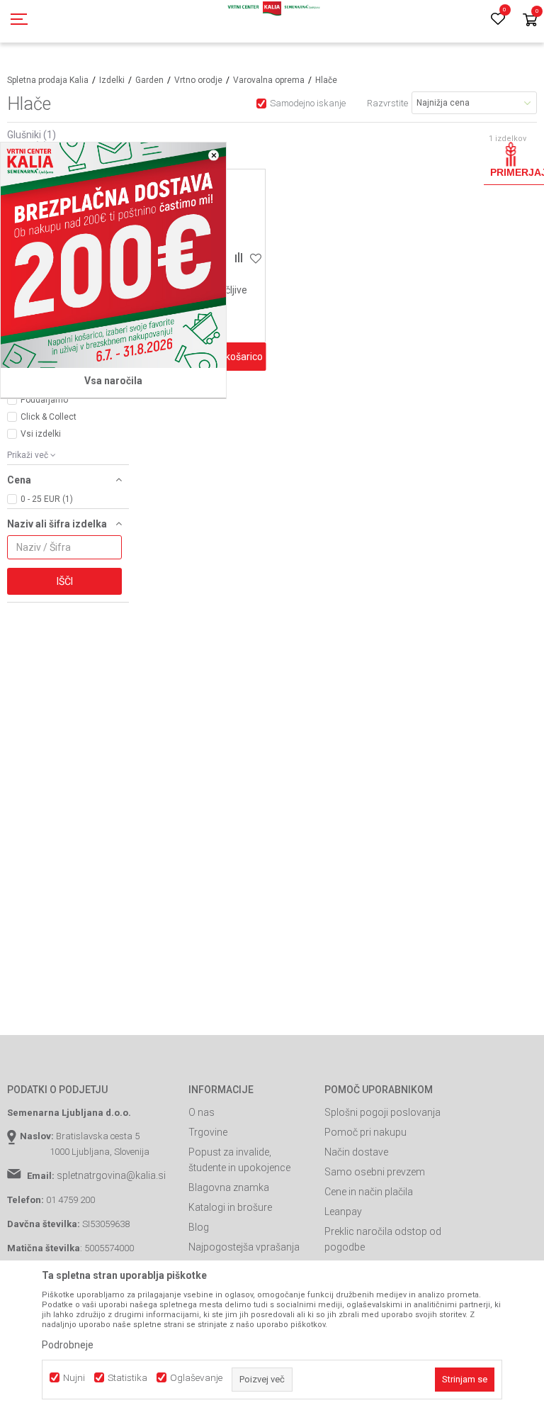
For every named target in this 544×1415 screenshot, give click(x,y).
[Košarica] (530, 21)
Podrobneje (68, 1344)
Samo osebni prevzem (374, 1172)
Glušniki (31, 135)
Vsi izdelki (41, 434)
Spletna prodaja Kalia (48, 80)
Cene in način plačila (368, 1191)
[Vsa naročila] (113, 255)
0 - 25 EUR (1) (47, 499)
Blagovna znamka (228, 1187)
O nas (201, 1112)
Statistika (127, 1377)
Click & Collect (48, 417)
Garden (149, 80)
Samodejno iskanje (308, 103)
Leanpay (343, 1211)
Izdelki (112, 80)
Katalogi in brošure (230, 1207)
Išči (65, 581)
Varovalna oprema (269, 80)
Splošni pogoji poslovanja (382, 1112)
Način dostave (356, 1152)
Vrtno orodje (198, 80)
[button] (68, 481)
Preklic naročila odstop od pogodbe (382, 1239)
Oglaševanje (196, 1377)
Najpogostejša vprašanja (244, 1247)
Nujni (74, 1377)
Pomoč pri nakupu (365, 1132)
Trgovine (207, 1132)
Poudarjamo (44, 400)
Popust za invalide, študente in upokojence (239, 1159)
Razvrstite (387, 103)
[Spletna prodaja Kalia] (272, 21)
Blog (198, 1227)
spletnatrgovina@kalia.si (111, 1175)
